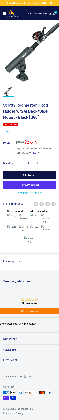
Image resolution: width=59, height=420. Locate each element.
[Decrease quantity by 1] (19, 163)
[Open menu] (4, 13)
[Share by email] (53, 203)
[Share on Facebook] (36, 203)
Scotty (7, 131)
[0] (54, 13)
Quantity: (8, 163)
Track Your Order (40, 13)
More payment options (29, 192)
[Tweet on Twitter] (47, 203)
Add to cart (29, 175)
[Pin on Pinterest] (41, 203)
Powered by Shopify (13, 413)
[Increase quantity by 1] (37, 163)
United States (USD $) (15, 376)
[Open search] (29, 13)
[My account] (50, 13)
